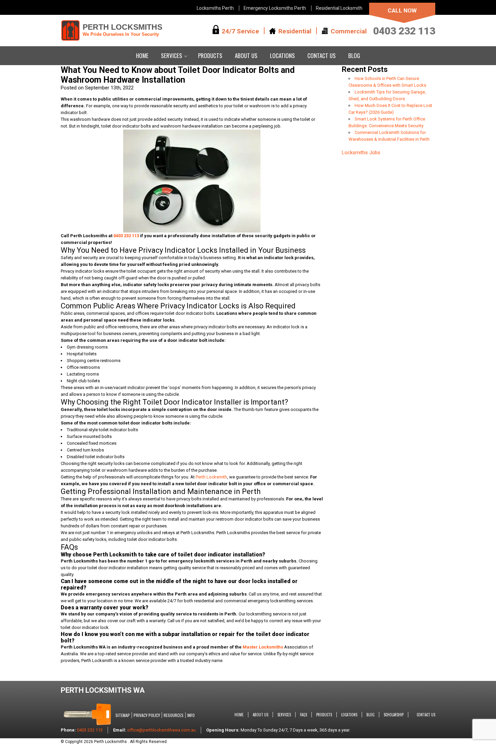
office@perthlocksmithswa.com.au (161, 730)
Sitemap (122, 715)
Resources (174, 715)
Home (142, 55)
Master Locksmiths (263, 647)
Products (210, 55)
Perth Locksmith (211, 476)
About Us (246, 55)
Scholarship (394, 714)
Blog (354, 55)
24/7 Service (240, 31)
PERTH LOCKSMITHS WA (103, 690)
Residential (294, 31)
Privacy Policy (147, 715)
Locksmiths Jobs (361, 152)
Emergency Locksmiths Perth (275, 8)
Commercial (349, 31)
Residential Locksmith (339, 8)
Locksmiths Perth (215, 8)
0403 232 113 (404, 31)
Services (171, 55)
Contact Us (321, 55)
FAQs (303, 714)
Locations (282, 55)
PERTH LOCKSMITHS (122, 30)
